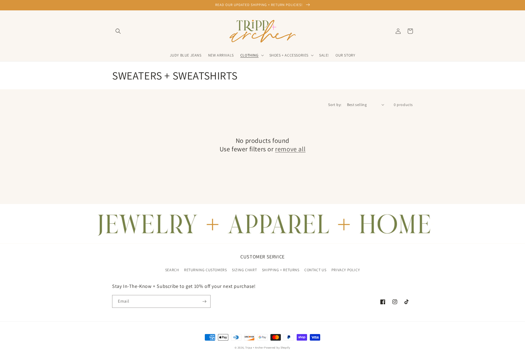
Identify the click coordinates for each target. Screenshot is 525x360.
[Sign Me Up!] (204, 301)
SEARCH (172, 269)
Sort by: (334, 104)
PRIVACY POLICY (345, 269)
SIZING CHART (244, 269)
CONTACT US (315, 269)
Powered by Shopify (277, 347)
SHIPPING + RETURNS (280, 269)
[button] (118, 31)
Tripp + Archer (254, 347)
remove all (290, 149)
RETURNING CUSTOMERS (205, 269)
